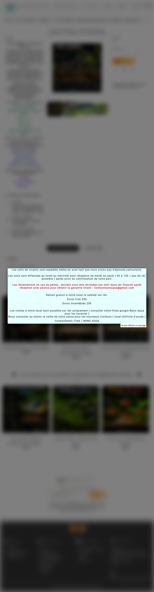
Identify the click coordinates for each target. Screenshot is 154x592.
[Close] (146, 268)
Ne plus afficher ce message (133, 325)
